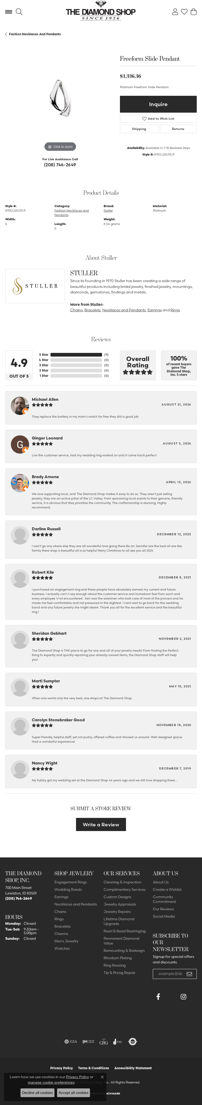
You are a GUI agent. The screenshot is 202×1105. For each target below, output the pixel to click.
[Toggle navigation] (9, 12)
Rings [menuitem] (59, 919)
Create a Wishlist (167, 889)
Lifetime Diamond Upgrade (119, 921)
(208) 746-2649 (60, 164)
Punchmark (110, 1093)
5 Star (43, 355)
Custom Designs (117, 897)
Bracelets (92, 310)
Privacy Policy (61, 1068)
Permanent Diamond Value (121, 940)
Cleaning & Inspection (122, 882)
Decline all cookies (37, 1093)
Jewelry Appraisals (120, 904)
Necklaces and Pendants (124, 310)
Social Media (164, 916)
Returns (178, 129)
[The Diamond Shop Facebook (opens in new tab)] (170, 997)
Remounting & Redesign (124, 950)
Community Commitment (164, 899)
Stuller (108, 210)
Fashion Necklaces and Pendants (35, 34)
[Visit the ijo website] (88, 1042)
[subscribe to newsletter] (189, 974)
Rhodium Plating (118, 958)
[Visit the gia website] (70, 1042)
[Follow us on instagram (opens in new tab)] (183, 997)
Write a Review (101, 825)
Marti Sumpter (46, 680)
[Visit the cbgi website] (103, 1042)
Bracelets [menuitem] (62, 926)
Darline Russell (46, 528)
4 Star (43, 360)
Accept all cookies (73, 1093)
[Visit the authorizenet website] (133, 1042)
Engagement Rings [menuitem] (70, 882)
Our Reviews (163, 909)
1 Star (44, 376)
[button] (19, 12)
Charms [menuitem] (61, 934)
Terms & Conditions (93, 1068)
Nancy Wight (44, 763)
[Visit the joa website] (118, 1042)
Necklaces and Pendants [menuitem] (75, 904)
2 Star (43, 370)
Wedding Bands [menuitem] (68, 889)
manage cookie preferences (51, 1082)
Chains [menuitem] (60, 911)
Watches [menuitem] (62, 948)
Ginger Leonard (47, 438)
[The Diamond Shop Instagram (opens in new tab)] (158, 1009)
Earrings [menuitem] (61, 897)
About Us (161, 882)
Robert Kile (43, 572)
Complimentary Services (124, 889)
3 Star (43, 365)
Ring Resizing (115, 965)
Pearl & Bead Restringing (125, 931)
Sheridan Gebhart (49, 633)
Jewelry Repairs (117, 911)
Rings (175, 310)
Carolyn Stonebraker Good (58, 719)
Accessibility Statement (133, 1068)
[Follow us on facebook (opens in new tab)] (158, 997)
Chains (76, 310)
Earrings (155, 310)
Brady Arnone (45, 476)
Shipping (139, 129)
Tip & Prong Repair (119, 973)
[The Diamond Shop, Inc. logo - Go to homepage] (101, 12)
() (106, 355)
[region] (60, 98)
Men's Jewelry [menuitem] (66, 941)
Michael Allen (45, 399)
